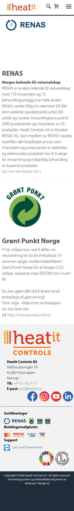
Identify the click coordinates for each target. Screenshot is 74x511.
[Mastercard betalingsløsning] (7, 434)
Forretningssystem (19, 479)
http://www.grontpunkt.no (29, 314)
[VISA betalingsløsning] (31, 434)
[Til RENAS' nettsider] (15, 420)
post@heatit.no (30, 388)
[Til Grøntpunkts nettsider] (32, 420)
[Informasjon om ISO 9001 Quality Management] (39, 420)
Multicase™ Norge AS (37, 483)
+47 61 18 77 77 (25, 383)
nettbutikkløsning (45, 479)
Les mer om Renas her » (21, 171)
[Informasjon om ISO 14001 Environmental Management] (47, 420)
